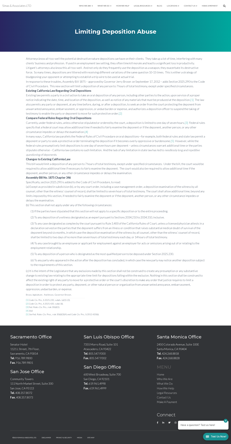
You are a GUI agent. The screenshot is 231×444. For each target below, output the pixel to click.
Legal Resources (142, 6)
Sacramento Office (31, 337)
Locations (172, 6)
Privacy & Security (64, 438)
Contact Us (190, 6)
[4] (86, 132)
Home (160, 374)
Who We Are (85, 6)
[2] (120, 113)
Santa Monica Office (179, 337)
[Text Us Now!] (216, 437)
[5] (172, 141)
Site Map (90, 438)
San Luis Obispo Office (109, 337)
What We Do (104, 6)
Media (79, 438)
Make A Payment (210, 6)
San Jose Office (27, 371)
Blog (159, 6)
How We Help (122, 6)
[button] (92, 6)
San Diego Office (102, 367)
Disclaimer (46, 438)
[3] (186, 122)
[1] (192, 99)
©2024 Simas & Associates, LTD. (24, 438)
